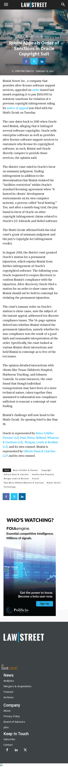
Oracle (35, 479)
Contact (8, 744)
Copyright (46, 470)
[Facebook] (25, 61)
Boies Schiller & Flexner (25, 470)
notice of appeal (17, 108)
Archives (8, 697)
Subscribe (9, 739)
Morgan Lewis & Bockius (16, 479)
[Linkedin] (42, 61)
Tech (19, 36)
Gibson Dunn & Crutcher (16, 474)
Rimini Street (54, 483)
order (35, 90)
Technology (10, 487)
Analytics (8, 680)
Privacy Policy (11, 716)
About (7, 710)
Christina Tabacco (24, 71)
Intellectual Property (37, 36)
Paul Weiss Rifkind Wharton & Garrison (24, 483)
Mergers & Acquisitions (17, 686)
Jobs (6, 727)
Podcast (8, 691)
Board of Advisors (14, 721)
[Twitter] (34, 61)
